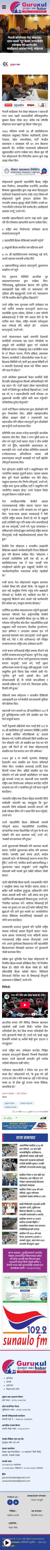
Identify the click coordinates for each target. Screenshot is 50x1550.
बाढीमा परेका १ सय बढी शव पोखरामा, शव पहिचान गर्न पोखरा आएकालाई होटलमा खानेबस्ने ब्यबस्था (32, 1180)
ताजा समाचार (25, 1137)
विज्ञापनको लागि (12, 1389)
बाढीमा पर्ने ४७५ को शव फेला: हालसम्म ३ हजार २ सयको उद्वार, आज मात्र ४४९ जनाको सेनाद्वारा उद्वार (32, 1238)
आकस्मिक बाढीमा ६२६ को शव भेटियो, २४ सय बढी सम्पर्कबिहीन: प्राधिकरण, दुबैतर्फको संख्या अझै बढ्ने (31, 1151)
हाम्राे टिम (9, 1385)
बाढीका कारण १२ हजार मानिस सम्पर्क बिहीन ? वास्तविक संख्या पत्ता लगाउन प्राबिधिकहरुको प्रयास (32, 1224)
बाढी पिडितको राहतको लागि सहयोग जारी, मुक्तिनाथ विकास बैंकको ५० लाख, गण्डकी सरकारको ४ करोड (32, 1209)
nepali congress (26, 1103)
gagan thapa (9, 1103)
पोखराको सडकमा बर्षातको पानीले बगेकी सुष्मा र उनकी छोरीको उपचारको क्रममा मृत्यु (32, 1163)
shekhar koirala (10, 1107)
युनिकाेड (9, 1378)
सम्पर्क (8, 1382)
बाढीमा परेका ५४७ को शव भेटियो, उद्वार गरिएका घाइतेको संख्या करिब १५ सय (32, 1193)
